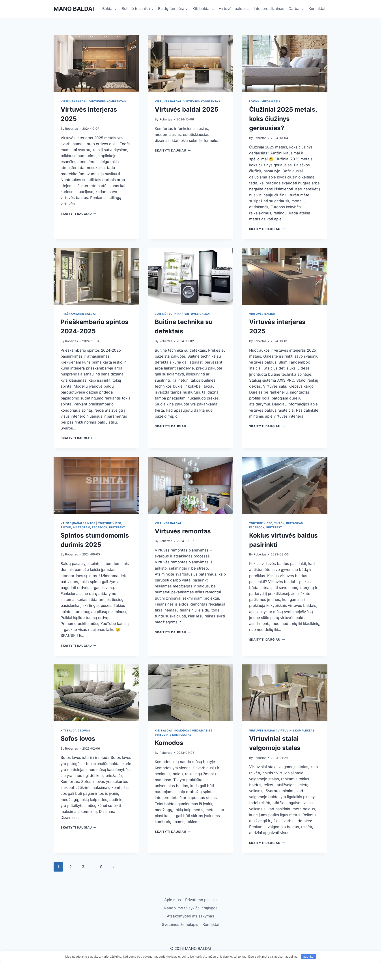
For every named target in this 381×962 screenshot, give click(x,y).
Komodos (181, 730)
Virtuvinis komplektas (107, 101)
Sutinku (308, 956)
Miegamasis (270, 101)
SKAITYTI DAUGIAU (78, 214)
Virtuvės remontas (183, 531)
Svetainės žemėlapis (180, 924)
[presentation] (96, 63)
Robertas (71, 128)
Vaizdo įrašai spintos (78, 523)
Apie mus (172, 900)
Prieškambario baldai (78, 313)
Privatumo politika (201, 900)
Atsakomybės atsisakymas (190, 916)
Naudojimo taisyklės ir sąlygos (190, 908)
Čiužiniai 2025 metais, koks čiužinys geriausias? (283, 119)
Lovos (254, 101)
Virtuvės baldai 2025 (186, 109)
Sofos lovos (78, 738)
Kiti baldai (69, 730)
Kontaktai (317, 8)
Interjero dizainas (269, 8)
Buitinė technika (168, 313)
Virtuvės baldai (74, 101)
